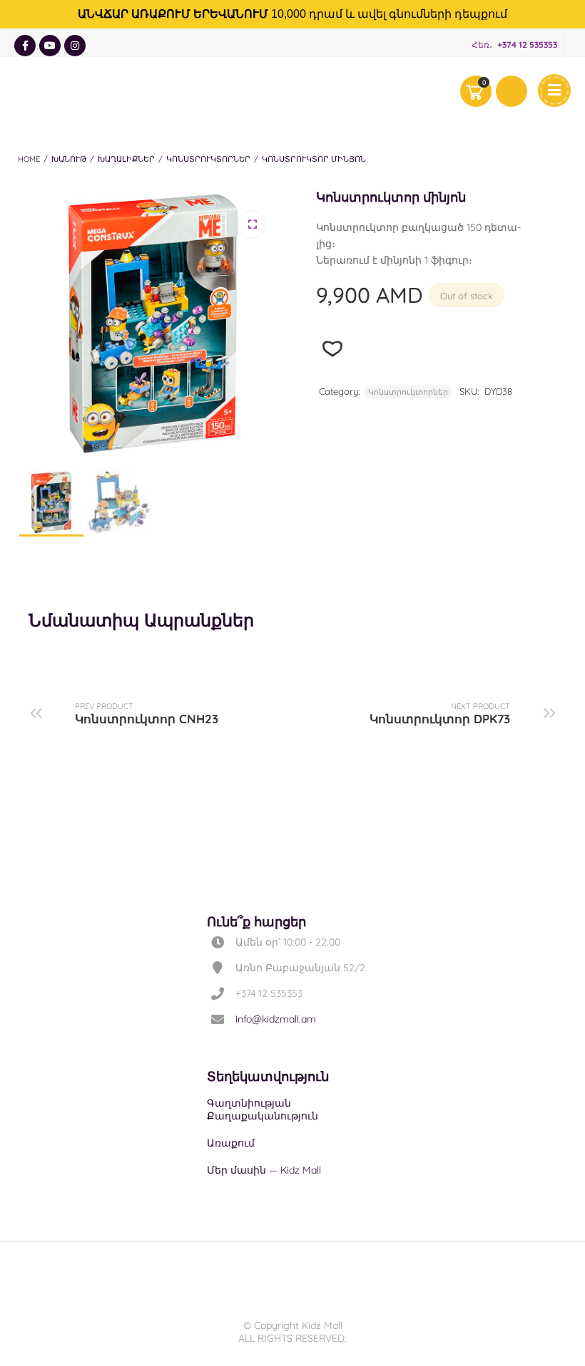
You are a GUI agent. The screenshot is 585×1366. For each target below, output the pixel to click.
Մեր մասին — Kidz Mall (264, 1170)
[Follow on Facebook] (25, 45)
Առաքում (231, 1143)
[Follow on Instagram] (75, 45)
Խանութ (68, 159)
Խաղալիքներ (126, 159)
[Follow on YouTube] (50, 45)
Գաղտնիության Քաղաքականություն (262, 1109)
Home (29, 159)
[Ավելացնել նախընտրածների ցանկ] (333, 349)
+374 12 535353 (527, 44)
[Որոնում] (511, 91)
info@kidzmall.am (275, 1019)
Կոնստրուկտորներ (208, 159)
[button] (252, 224)
